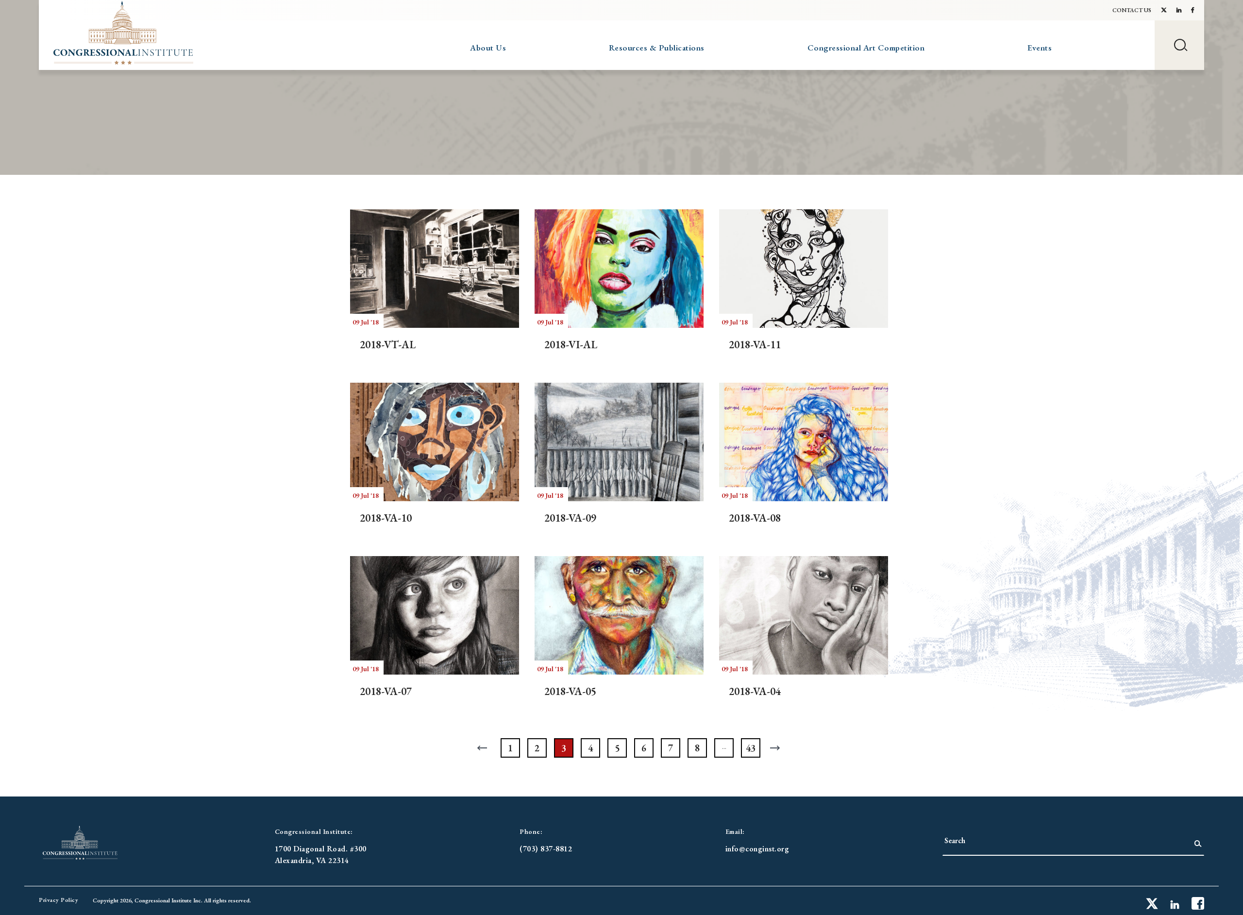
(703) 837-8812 (546, 849)
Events (1039, 47)
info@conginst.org (757, 849)
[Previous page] (483, 748)
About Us (488, 47)
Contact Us (1131, 10)
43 (751, 748)
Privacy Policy (58, 900)
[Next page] (777, 748)
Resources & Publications (657, 47)
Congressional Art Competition (866, 47)
